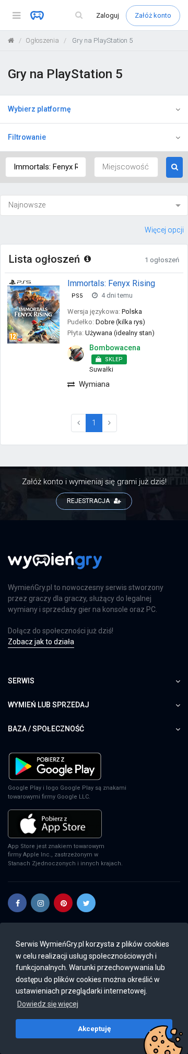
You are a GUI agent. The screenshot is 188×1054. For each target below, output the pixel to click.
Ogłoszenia (42, 40)
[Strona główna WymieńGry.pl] (11, 40)
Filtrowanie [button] (27, 137)
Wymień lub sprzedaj (48, 705)
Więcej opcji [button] (164, 230)
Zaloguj (108, 15)
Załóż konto (153, 15)
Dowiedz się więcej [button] (47, 1004)
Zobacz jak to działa (41, 642)
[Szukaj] (79, 15)
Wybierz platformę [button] (39, 109)
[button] (17, 902)
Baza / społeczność (46, 729)
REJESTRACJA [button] (89, 501)
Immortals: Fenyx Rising (111, 283)
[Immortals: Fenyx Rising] (33, 310)
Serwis (21, 681)
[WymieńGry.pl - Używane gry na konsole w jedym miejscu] (55, 566)
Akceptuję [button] (94, 1028)
